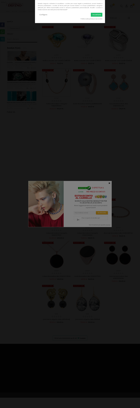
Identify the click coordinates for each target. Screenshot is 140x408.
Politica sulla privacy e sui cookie (91, 19)
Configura (43, 14)
